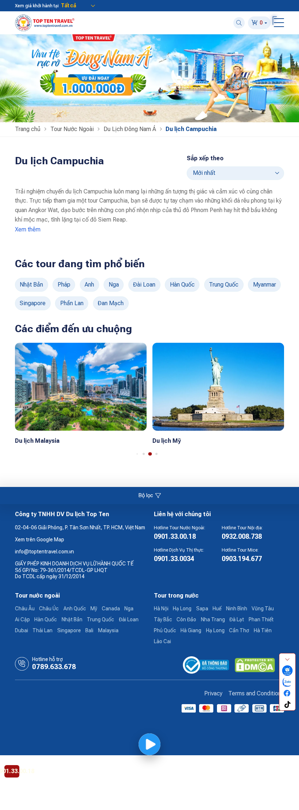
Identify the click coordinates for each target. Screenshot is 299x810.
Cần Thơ (239, 630)
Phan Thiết (261, 619)
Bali (89, 630)
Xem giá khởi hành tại (37, 5)
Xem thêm (27, 229)
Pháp (64, 284)
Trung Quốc (223, 284)
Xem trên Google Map (39, 539)
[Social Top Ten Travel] (287, 670)
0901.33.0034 (174, 559)
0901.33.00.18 (175, 536)
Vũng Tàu (263, 608)
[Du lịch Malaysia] (81, 386)
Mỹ (93, 608)
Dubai (21, 630)
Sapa (202, 608)
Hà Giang (190, 630)
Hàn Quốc (182, 284)
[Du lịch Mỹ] (218, 386)
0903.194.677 (242, 559)
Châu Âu (25, 608)
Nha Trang (213, 619)
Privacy (213, 693)
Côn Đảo (186, 619)
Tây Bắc (163, 619)
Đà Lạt (236, 619)
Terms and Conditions (256, 693)
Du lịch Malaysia (37, 440)
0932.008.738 (242, 536)
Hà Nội (161, 608)
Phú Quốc (165, 630)
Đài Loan (144, 284)
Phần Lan (72, 303)
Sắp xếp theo (205, 158)
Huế (217, 608)
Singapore (33, 303)
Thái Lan (42, 630)
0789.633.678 (54, 667)
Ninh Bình (236, 608)
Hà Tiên (263, 630)
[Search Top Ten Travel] (239, 22)
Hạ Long (182, 608)
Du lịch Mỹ (166, 440)
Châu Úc (49, 608)
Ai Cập (22, 619)
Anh (89, 284)
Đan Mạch (111, 303)
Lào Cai (162, 641)
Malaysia (108, 630)
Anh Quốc (74, 608)
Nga (114, 284)
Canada (111, 608)
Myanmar (264, 284)
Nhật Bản (31, 284)
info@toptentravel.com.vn (44, 551)
